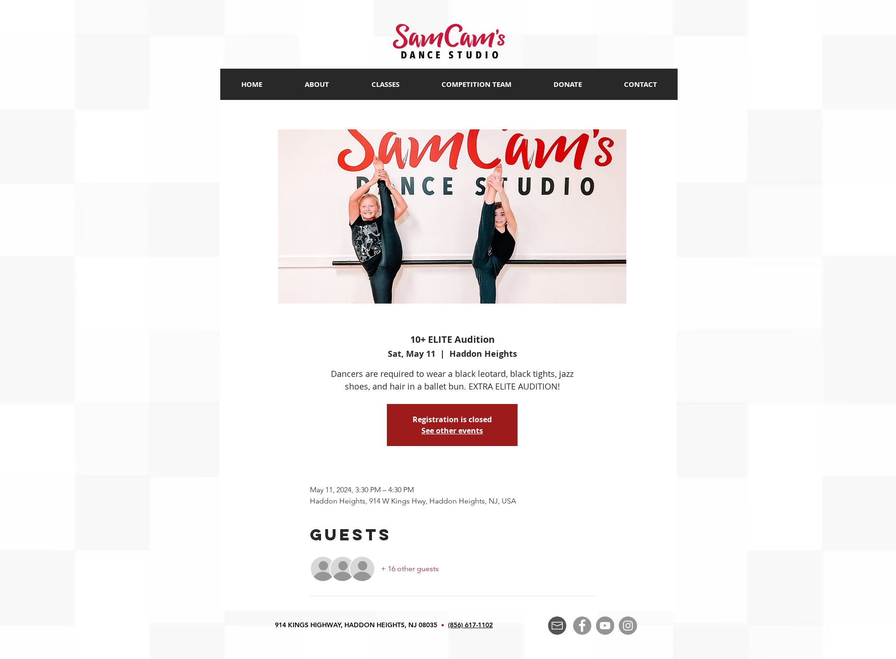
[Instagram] (628, 625)
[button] (385, 84)
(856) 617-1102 (470, 625)
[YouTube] (605, 625)
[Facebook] (582, 625)
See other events (452, 430)
